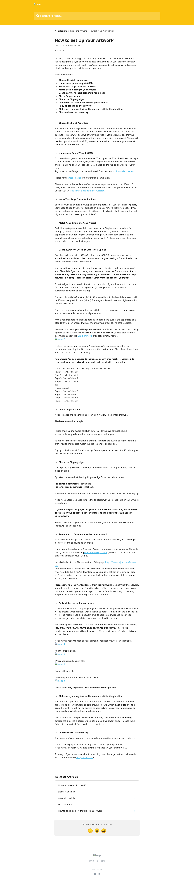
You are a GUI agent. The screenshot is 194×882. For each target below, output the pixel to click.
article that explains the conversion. (87, 190)
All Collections (61, 31)
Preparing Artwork (78, 31)
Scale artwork (85, 335)
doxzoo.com (97, 869)
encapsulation (74, 177)
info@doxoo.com (84, 757)
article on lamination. (123, 171)
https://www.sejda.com (95, 552)
